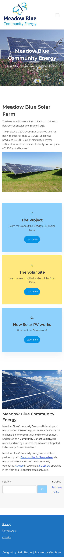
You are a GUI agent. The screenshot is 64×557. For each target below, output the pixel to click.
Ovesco (19, 465)
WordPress (55, 552)
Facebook (57, 487)
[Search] (42, 489)
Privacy (6, 524)
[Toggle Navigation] (57, 14)
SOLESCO (44, 465)
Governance (9, 531)
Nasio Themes (25, 552)
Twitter (55, 492)
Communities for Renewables (37, 457)
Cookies (6, 537)
